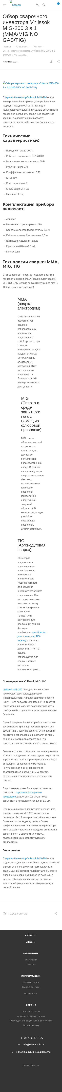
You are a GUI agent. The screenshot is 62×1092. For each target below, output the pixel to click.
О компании (31, 960)
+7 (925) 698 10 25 (32, 1038)
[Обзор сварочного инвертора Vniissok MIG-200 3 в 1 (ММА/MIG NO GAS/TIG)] (31, 85)
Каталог (31, 935)
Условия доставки (31, 987)
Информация (31, 975)
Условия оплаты (31, 982)
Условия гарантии (31, 1011)
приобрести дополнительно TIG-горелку (31, 636)
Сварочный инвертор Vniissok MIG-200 (25, 97)
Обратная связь (31, 1025)
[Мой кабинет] (50, 5)
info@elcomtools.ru (33, 1044)
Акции (31, 942)
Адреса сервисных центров (31, 1016)
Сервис (31, 1005)
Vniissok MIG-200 (12, 689)
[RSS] (51, 61)
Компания (31, 953)
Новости (31, 964)
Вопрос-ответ (31, 993)
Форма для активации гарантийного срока (31, 1020)
